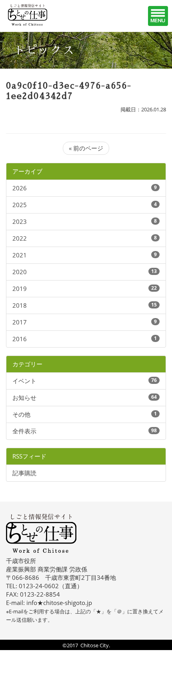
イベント (24, 381)
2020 (19, 272)
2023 (19, 221)
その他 (21, 414)
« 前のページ (86, 148)
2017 (19, 322)
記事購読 (24, 473)
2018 (19, 305)
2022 (19, 238)
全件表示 (24, 431)
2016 (19, 339)
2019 (19, 289)
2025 (19, 205)
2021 (19, 255)
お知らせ (24, 397)
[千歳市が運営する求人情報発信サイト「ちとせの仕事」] (38, 15)
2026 (19, 188)
